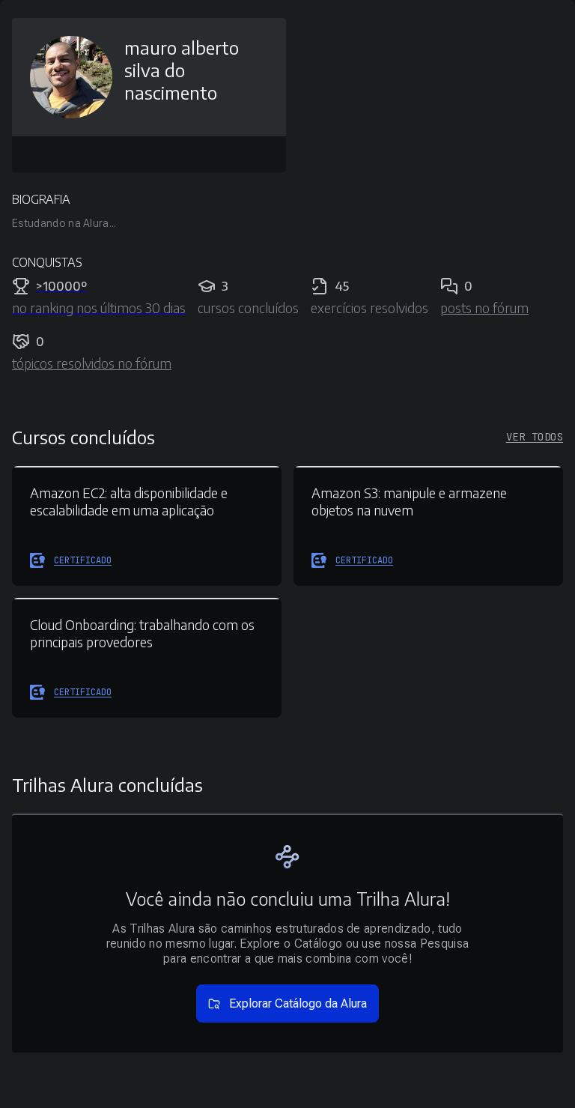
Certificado (83, 560)
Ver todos (534, 436)
